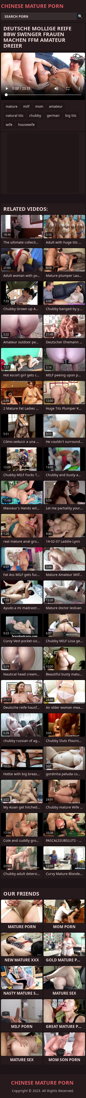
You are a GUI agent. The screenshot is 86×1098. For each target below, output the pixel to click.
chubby (35, 115)
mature (11, 106)
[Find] (80, 16)
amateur (56, 106)
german (53, 115)
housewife (26, 124)
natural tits (14, 115)
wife (9, 124)
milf (26, 106)
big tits (70, 115)
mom (39, 106)
